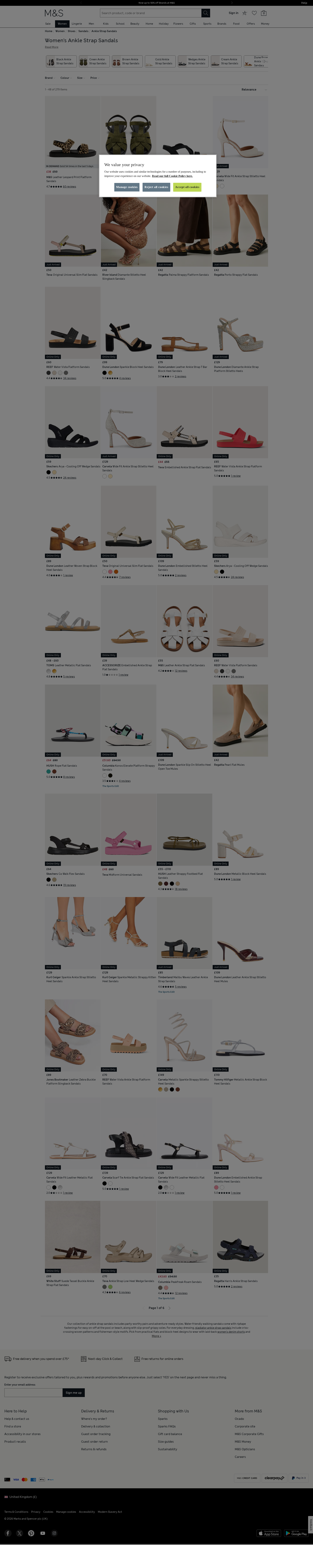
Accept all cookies (187, 187)
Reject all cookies (156, 187)
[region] (158, 176)
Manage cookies (127, 187)
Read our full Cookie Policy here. (172, 176)
